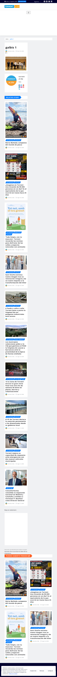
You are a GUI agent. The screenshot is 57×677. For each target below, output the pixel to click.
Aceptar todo (33, 670)
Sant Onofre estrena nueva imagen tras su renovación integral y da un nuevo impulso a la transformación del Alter (15, 279)
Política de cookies (13, 673)
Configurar (50, 670)
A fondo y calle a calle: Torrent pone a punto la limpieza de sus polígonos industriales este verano (15, 312)
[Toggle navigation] (28, 12)
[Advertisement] (29, 24)
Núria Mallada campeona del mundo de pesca (16, 144)
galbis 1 (12, 39)
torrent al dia (11, 51)
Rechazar (42, 670)
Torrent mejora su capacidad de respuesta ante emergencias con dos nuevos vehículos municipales (15, 457)
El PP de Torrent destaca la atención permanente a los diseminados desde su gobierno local (15, 422)
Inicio (7, 39)
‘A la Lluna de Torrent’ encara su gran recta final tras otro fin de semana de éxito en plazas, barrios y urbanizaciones (14, 386)
